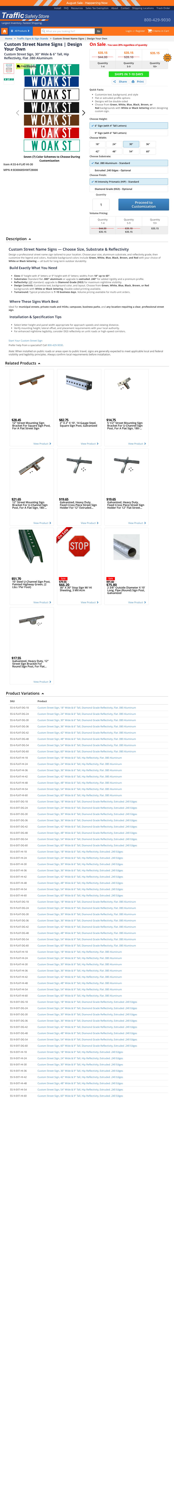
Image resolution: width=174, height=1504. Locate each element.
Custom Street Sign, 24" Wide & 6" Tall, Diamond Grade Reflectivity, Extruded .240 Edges (87, 807)
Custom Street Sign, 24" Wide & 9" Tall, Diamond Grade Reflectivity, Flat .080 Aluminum (87, 908)
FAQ (66, 8)
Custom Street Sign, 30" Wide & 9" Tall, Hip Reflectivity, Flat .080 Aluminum (80, 964)
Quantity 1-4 (103, 64)
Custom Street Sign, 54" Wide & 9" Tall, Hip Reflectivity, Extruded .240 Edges (80, 1089)
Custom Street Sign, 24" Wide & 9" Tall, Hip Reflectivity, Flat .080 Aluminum (80, 958)
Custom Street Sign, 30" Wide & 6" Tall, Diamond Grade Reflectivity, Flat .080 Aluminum (87, 720)
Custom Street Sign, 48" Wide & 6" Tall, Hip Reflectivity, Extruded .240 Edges (80, 882)
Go (98, 31)
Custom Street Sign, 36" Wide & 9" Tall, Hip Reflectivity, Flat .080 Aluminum (80, 970)
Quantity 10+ (155, 64)
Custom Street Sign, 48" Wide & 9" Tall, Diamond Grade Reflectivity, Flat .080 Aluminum (87, 933)
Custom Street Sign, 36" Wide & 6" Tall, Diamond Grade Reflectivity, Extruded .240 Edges (87, 820)
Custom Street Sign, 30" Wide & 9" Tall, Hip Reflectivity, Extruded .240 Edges (80, 1064)
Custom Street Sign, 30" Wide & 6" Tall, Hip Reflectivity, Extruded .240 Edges (80, 864)
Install (57, 8)
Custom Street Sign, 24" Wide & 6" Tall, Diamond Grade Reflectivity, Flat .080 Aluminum (87, 713)
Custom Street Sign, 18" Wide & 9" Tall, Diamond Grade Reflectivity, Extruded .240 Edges (87, 1001)
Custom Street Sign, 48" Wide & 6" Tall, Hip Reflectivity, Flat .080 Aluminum (80, 782)
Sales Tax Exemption (97, 8)
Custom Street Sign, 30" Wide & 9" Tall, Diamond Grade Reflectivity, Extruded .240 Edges (87, 1014)
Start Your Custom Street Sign (25, 340)
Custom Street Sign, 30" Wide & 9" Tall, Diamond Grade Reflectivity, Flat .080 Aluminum (87, 914)
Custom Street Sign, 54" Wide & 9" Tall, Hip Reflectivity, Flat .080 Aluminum (80, 989)
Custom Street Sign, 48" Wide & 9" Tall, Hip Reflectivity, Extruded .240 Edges (80, 1083)
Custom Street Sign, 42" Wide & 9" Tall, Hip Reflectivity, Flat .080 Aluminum (80, 976)
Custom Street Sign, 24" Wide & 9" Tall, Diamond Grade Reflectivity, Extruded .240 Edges (87, 1008)
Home (8, 38)
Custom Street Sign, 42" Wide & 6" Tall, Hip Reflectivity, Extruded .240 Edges (80, 876)
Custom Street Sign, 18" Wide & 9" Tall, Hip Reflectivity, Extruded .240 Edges (80, 1052)
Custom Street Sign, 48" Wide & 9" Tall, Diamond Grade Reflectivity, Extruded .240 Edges (87, 1033)
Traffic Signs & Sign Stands (32, 38)
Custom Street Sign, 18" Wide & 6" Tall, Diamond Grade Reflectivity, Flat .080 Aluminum (87, 707)
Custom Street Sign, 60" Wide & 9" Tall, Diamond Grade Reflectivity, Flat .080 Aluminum (87, 945)
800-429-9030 (55, 345)
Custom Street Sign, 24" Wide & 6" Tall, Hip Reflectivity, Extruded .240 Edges (80, 857)
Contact (125, 8)
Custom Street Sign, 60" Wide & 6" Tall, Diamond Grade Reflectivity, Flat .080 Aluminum (87, 751)
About (114, 8)
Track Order (163, 8)
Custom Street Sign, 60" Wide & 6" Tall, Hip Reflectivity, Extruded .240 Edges (80, 895)
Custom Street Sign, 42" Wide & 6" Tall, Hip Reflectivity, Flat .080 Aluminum (80, 776)
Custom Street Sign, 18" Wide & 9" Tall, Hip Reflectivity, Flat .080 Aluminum (80, 951)
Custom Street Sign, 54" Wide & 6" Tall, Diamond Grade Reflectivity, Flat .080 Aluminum (87, 745)
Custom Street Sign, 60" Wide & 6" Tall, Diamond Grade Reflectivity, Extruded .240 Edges (87, 845)
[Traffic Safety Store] (24, 16)
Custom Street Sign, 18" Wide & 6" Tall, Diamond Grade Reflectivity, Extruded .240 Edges (87, 801)
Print (140, 81)
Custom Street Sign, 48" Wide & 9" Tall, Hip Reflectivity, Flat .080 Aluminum (80, 983)
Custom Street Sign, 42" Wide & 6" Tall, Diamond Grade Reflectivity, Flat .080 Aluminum (87, 732)
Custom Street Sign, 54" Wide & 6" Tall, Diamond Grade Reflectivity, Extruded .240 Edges (87, 839)
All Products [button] (21, 30)
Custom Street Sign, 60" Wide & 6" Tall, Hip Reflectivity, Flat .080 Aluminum (80, 795)
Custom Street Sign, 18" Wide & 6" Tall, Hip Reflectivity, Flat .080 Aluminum (80, 757)
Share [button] (123, 81)
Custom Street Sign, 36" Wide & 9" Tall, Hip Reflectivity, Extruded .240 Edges (80, 1070)
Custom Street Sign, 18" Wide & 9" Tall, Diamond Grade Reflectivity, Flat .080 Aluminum (87, 901)
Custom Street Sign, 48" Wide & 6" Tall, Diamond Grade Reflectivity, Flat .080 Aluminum (87, 738)
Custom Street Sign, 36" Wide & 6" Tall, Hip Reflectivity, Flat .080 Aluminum (80, 770)
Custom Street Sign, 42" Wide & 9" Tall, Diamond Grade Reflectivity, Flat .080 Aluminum (87, 926)
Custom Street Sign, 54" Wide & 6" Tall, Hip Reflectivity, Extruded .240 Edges (80, 889)
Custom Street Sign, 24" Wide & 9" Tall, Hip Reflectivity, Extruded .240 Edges (80, 1058)
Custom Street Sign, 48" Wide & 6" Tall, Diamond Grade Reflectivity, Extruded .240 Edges (87, 832)
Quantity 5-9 (129, 64)
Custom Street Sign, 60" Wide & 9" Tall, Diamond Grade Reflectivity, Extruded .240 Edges (87, 1045)
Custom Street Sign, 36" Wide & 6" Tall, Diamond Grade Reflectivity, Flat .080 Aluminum (87, 726)
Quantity (101, 194)
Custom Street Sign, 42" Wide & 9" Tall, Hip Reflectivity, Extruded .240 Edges (80, 1077)
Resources (77, 8)
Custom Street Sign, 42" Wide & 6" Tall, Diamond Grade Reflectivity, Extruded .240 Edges (87, 826)
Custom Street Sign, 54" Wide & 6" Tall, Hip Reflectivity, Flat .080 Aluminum (80, 789)
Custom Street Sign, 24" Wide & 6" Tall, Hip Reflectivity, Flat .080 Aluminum (80, 764)
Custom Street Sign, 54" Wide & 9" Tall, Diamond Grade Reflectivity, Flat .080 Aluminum (87, 939)
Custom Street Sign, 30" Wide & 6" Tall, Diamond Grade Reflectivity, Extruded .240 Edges (87, 814)
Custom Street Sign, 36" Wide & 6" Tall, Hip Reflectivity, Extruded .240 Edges (80, 870)
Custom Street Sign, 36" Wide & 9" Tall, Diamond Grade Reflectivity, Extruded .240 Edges (87, 1020)
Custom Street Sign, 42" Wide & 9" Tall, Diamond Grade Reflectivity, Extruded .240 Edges (87, 1027)
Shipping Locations (143, 8)
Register (140, 30)
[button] (83, 112)
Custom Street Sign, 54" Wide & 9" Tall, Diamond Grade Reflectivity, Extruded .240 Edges (87, 1039)
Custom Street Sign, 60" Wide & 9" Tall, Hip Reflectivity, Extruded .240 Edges (80, 1095)
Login (129, 30)
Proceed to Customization (144, 204)
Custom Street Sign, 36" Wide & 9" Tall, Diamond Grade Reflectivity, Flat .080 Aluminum (87, 920)
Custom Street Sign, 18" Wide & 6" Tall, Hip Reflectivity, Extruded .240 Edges (80, 851)
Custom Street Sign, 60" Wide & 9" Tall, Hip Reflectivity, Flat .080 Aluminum (80, 995)
